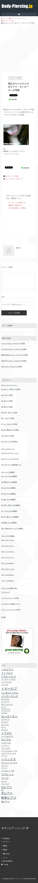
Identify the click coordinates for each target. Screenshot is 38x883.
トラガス (6, 733)
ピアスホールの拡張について (10, 604)
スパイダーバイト (6, 710)
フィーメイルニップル (9, 751)
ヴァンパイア (5, 784)
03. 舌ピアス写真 (11, 176)
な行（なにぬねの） (8, 563)
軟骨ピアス (8, 797)
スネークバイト (5, 709)
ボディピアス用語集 (8, 536)
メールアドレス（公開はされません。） (12, 304)
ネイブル (6, 739)
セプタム (4, 713)
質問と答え (6, 854)
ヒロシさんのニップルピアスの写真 (13, 343)
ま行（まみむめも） (8, 575)
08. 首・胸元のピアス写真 (10, 430)
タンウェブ (5, 719)
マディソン (4, 765)
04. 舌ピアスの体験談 (8, 494)
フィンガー (6, 748)
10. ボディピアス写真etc (9, 441)
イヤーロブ (9, 688)
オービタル (5, 699)
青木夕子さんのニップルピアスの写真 (13, 361)
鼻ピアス (5, 802)
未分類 (3, 617)
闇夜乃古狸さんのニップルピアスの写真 (14, 355)
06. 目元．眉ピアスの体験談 (10, 505)
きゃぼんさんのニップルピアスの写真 (13, 349)
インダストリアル (9, 693)
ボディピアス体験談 (8, 472)
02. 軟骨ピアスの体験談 (9, 482)
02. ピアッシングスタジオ (10, 459)
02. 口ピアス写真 (7, 395)
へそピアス (7, 669)
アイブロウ (7, 673)
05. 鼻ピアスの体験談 (8, 499)
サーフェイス (7, 704)
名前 (2, 297)
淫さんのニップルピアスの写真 (11, 366)
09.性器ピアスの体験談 (9, 522)
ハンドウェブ (5, 745)
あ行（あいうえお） (8, 540)
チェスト (4, 730)
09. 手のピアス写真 (7, 436)
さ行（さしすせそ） (8, 551)
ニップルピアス (7, 736)
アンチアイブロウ (8, 679)
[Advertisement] (19, 45)
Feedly (6, 864)
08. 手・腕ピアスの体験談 (10, 517)
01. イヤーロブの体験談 (9, 476)
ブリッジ (4, 755)
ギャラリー (6, 841)
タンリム (5, 725)
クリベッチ (5, 702)
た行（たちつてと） (8, 557)
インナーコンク (9, 696)
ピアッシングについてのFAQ (10, 609)
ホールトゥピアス (9, 763)
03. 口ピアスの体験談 (8, 488)
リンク (5, 858)
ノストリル (6, 743)
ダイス (3, 727)
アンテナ (4, 685)
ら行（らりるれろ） (8, 580)
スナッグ (3, 707)
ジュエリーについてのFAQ (10, 598)
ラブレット (7, 774)
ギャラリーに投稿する (16, 203)
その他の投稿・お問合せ (17, 208)
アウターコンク (8, 676)
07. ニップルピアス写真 (9, 424)
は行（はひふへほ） (8, 569)
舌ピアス (19, 179)
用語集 (5, 850)
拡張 (2, 790)
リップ (5, 778)
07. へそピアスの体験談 (9, 511)
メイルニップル (8, 771)
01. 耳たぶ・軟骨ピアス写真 (10, 389)
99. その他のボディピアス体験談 (12, 528)
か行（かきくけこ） (8, 546)
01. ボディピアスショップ (10, 453)
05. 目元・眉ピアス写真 (9, 412)
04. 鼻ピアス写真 (7, 407)
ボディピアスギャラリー (9, 385)
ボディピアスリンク (8, 449)
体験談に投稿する (15, 205)
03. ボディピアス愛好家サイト (11, 465)
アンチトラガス (6, 682)
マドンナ (4, 768)
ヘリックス (8, 759)
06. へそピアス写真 (7, 418)
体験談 (5, 846)
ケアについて (5, 592)
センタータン (10, 179)
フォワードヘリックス (8, 753)
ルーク (4, 781)
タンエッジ (5, 722)
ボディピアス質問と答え (9, 588)
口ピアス (6, 787)
